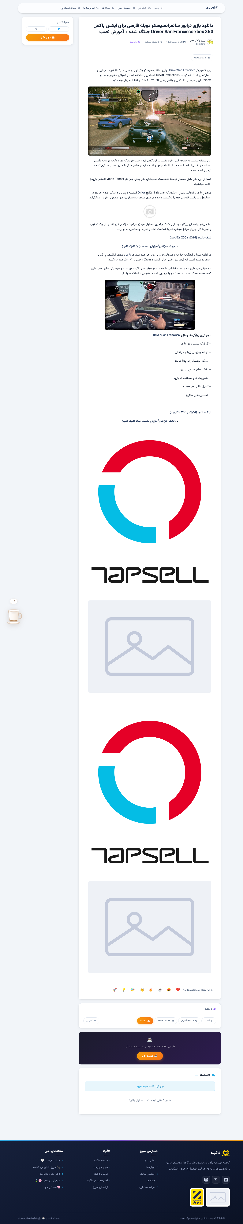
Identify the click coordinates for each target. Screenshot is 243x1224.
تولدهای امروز (100, 1187)
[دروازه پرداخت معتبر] (197, 1197)
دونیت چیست (100, 1167)
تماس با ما (149, 1161)
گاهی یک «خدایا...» (50, 1174)
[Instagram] (206, 1180)
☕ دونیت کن (150, 1056)
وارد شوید (142, 1086)
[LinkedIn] (226, 1180)
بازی (128, 255)
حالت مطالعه (200, 58)
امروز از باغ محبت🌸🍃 (48, 1180)
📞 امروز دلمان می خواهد (46, 1167)
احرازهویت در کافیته (97, 1180)
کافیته (212, 8)
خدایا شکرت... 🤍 (50, 1161)
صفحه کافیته (101, 1161)
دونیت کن (46, 37)
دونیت (143, 1021)
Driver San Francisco (182, 70)
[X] (216, 1180)
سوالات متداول (147, 1187)
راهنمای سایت (147, 1174)
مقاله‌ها (151, 1180)
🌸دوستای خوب (52, 1187)
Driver (141, 192)
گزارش (89, 1021)
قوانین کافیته (101, 1174)
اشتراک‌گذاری (187, 1021)
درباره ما (150, 1167)
